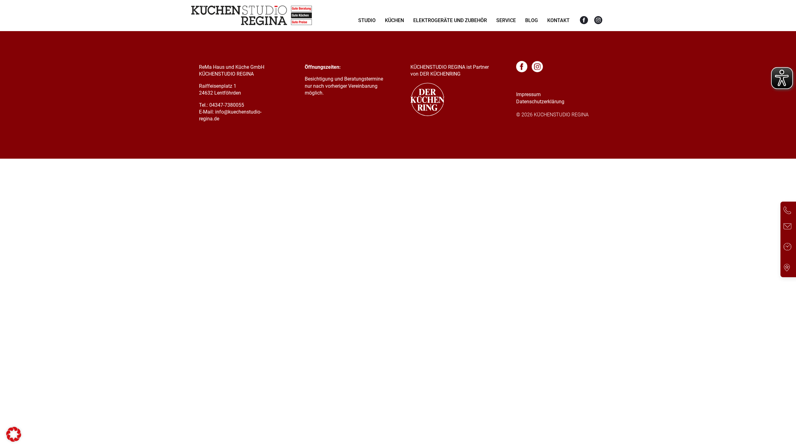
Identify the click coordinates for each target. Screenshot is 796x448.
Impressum (528, 94)
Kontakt (558, 20)
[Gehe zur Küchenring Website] (427, 114)
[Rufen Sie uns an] (787, 211)
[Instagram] (598, 20)
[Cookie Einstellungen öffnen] (13, 440)
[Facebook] (584, 20)
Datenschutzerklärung (540, 102)
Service (506, 20)
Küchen (394, 20)
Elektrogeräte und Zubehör (450, 20)
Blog (531, 20)
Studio (367, 20)
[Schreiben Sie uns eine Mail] (787, 227)
